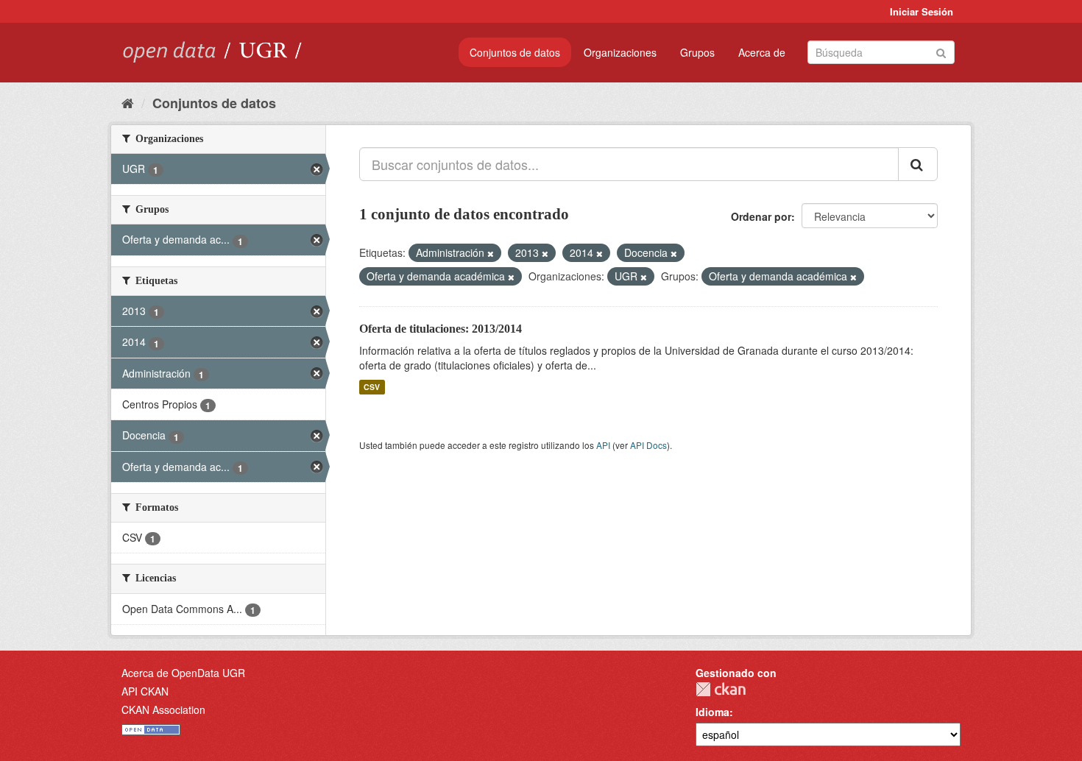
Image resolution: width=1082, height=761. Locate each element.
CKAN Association (163, 709)
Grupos (697, 52)
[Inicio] (127, 102)
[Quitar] (490, 253)
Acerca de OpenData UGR (183, 672)
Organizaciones (620, 52)
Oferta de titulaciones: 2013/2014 (440, 328)
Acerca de (761, 52)
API (603, 445)
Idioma (712, 711)
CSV (372, 386)
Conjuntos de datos (515, 52)
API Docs (648, 445)
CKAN (721, 689)
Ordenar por (761, 216)
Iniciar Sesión (921, 11)
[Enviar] (941, 51)
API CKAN (145, 691)
